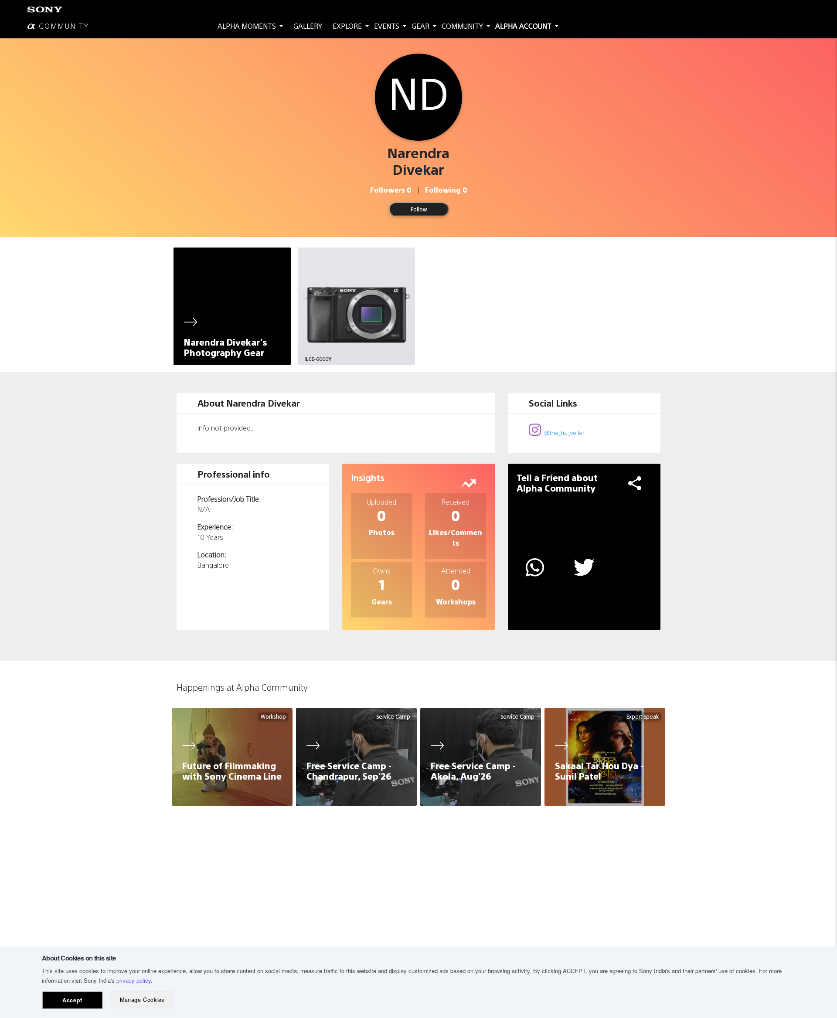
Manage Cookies (142, 1000)
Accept (72, 1000)
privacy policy (133, 980)
